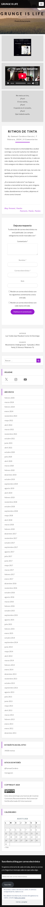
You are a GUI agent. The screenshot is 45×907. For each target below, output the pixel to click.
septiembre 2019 (11, 484)
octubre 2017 (9, 543)
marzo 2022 (9, 429)
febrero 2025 (9, 398)
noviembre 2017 (10, 538)
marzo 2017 (9, 570)
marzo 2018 (9, 524)
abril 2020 (8, 461)
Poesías (19, 208)
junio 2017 (8, 561)
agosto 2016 (9, 597)
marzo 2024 (9, 402)
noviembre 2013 (10, 678)
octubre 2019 (9, 479)
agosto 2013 (9, 692)
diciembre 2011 (10, 733)
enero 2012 (8, 728)
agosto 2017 (9, 552)
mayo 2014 (8, 651)
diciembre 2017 (10, 534)
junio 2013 (8, 701)
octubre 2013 (9, 683)
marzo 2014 (9, 660)
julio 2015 (8, 624)
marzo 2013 (9, 715)
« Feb (6, 847)
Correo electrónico (23, 270)
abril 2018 (8, 520)
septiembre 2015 (11, 615)
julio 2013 (8, 697)
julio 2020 (8, 457)
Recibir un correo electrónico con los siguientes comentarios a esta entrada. (22, 294)
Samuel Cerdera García (22, 136)
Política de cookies (19, 898)
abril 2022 (8, 425)
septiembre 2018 (11, 511)
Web (22, 281)
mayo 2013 (8, 706)
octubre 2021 (9, 438)
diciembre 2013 (10, 674)
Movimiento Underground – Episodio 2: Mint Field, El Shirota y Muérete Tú (22, 344)
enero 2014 (8, 669)
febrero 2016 (9, 606)
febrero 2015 (9, 629)
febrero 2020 (9, 470)
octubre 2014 (9, 638)
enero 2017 (8, 579)
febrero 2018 (9, 529)
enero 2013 (8, 724)
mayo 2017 (8, 565)
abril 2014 (8, 656)
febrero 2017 (9, 574)
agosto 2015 (9, 620)
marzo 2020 (9, 466)
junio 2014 (8, 647)
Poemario (23, 211)
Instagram (8, 773)
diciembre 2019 (10, 475)
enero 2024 (8, 411)
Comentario (22, 241)
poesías (37, 211)
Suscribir (7, 884)
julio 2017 (8, 556)
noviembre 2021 (10, 434)
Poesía (31, 211)
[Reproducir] (8, 83)
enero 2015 (8, 633)
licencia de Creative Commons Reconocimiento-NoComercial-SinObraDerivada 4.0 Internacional (21, 798)
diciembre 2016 (10, 583)
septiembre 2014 (11, 642)
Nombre (22, 260)
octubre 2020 (9, 452)
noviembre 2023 (10, 416)
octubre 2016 (9, 592)
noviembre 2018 (10, 502)
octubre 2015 (9, 610)
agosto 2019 (9, 488)
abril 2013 (8, 710)
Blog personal (9, 208)
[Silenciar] (33, 83)
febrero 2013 (9, 719)
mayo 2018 (8, 515)
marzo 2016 (9, 601)
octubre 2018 (9, 506)
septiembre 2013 (11, 688)
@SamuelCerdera (11, 768)
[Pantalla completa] (37, 83)
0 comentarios (30, 139)
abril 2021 (8, 447)
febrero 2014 (9, 665)
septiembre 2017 (11, 547)
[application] (22, 75)
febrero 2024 (9, 407)
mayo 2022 (8, 420)
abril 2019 (8, 493)
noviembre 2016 (10, 588)
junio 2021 (8, 443)
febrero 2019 (9, 497)
